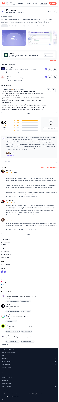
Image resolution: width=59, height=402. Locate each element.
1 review (15, 172)
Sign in (53, 3)
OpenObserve (9, 315)
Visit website (51, 12)
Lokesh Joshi (9, 170)
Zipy (6, 325)
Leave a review (51, 128)
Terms (20, 393)
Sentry (7, 335)
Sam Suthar (16, 89)
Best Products (12, 3)
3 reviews (16, 221)
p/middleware (7, 89)
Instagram (5, 282)
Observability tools (7, 16)
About (13, 393)
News (28, 3)
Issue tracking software (12, 301)
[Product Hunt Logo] (3, 3)
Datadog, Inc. (9, 294)
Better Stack (8, 305)
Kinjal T (8, 219)
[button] (44, 26)
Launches (20, 3)
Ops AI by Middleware (12, 68)
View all (29, 113)
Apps (9, 393)
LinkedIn (5, 284)
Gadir (7, 200)
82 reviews (16, 202)
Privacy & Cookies (27, 393)
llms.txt (48, 393)
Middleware (9, 76)
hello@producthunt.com (13, 396)
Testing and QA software (13, 331)
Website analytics (25, 301)
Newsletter (4, 393)
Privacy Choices (36, 393)
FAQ (16, 393)
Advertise (43, 393)
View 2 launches (5, 257)
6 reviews (18, 14)
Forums (35, 3)
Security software (25, 311)
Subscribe (44, 3)
